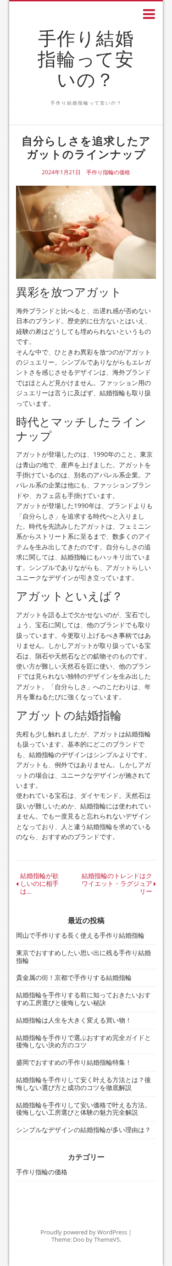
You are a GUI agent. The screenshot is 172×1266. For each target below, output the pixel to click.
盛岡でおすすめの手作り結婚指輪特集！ (74, 1062)
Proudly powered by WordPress (83, 1232)
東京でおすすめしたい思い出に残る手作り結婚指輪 (83, 956)
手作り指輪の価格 (108, 172)
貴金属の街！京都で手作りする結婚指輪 (74, 977)
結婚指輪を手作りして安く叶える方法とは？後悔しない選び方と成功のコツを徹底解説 (83, 1083)
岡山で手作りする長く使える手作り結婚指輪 (80, 935)
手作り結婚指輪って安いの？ (86, 58)
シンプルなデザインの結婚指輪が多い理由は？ (83, 1129)
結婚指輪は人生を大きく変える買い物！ (74, 1020)
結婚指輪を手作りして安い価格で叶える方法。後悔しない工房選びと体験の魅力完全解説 (83, 1108)
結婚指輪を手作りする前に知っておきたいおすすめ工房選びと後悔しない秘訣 (83, 998)
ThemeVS (107, 1239)
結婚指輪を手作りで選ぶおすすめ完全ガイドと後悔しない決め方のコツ (83, 1041)
